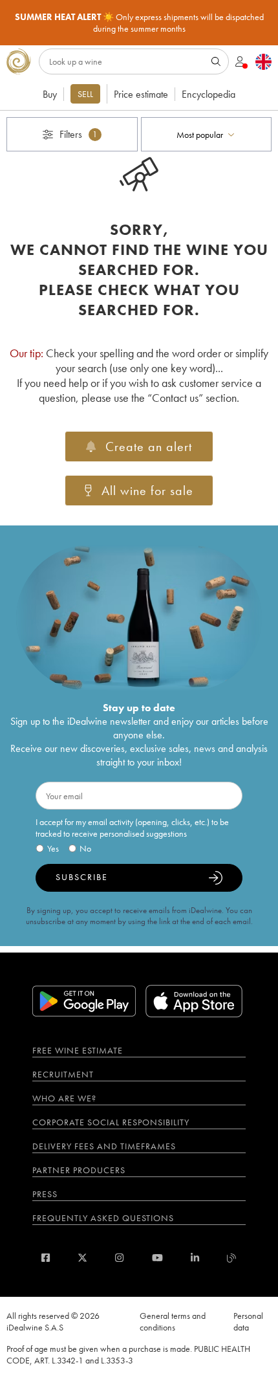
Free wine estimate (77, 1050)
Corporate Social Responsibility (110, 1122)
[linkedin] (195, 1257)
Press (45, 1194)
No (85, 848)
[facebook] (45, 1257)
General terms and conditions (173, 1321)
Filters (78, 134)
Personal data (248, 1321)
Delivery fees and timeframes (104, 1146)
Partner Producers (78, 1170)
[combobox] (206, 134)
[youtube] (157, 1257)
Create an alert (148, 446)
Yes (53, 848)
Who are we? (64, 1098)
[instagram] (119, 1257)
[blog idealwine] (232, 1257)
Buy (50, 94)
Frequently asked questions (103, 1218)
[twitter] (82, 1257)
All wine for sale (147, 490)
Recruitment (63, 1074)
